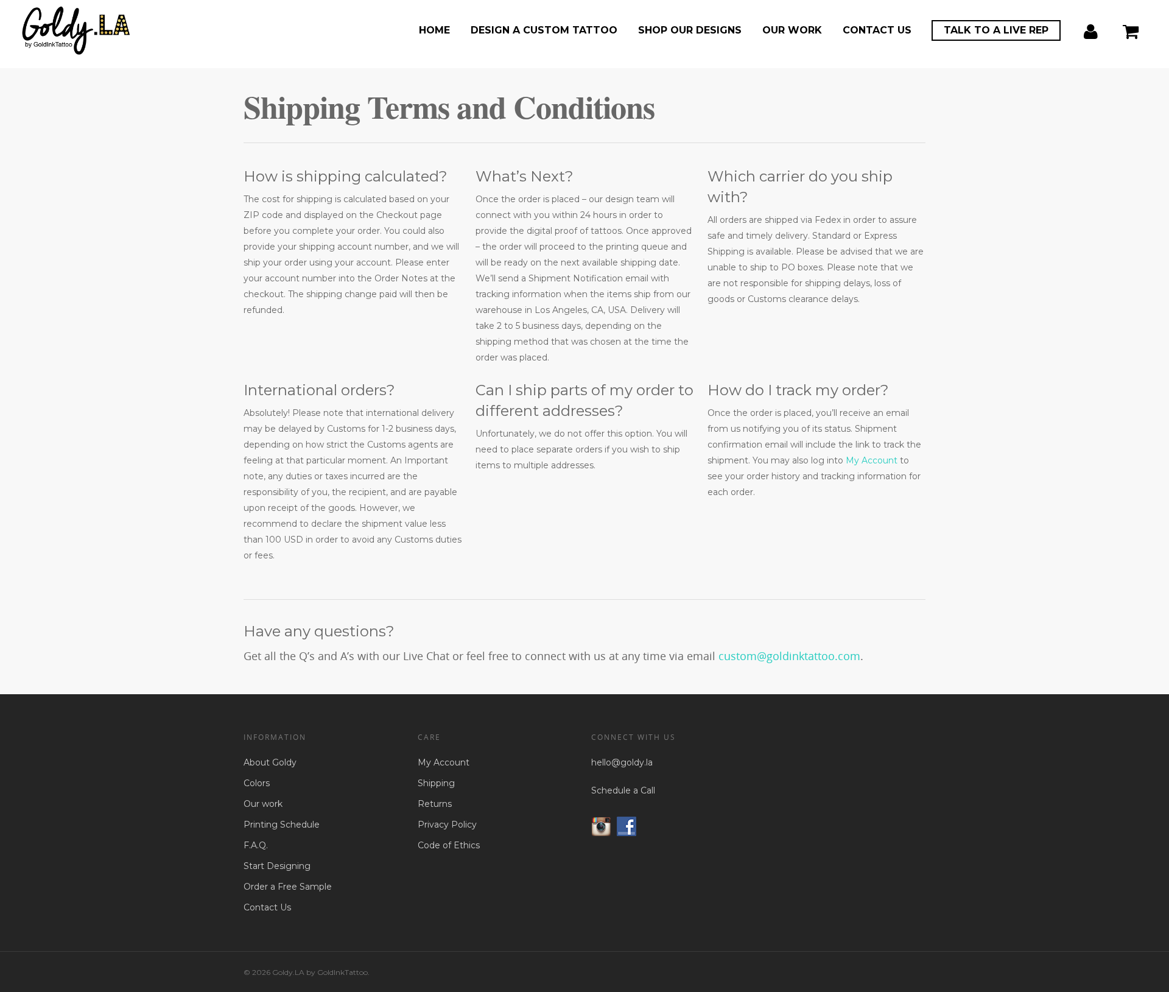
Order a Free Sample (288, 886)
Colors (257, 783)
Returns (435, 803)
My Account (871, 460)
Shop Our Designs (690, 30)
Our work (792, 30)
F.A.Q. (256, 845)
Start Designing (277, 865)
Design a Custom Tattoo (544, 30)
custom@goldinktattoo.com (789, 656)
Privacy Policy (447, 824)
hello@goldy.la (622, 762)
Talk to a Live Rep (996, 30)
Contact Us (877, 30)
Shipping (436, 783)
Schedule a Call (623, 790)
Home (434, 30)
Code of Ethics (449, 845)
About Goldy (270, 762)
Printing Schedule (282, 824)
